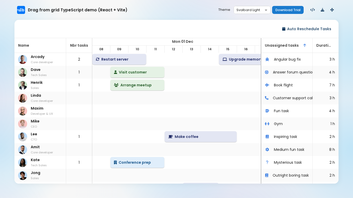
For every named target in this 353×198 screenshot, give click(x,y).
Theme (224, 10)
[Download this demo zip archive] (322, 10)
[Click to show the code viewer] (313, 10)
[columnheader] (40, 45)
